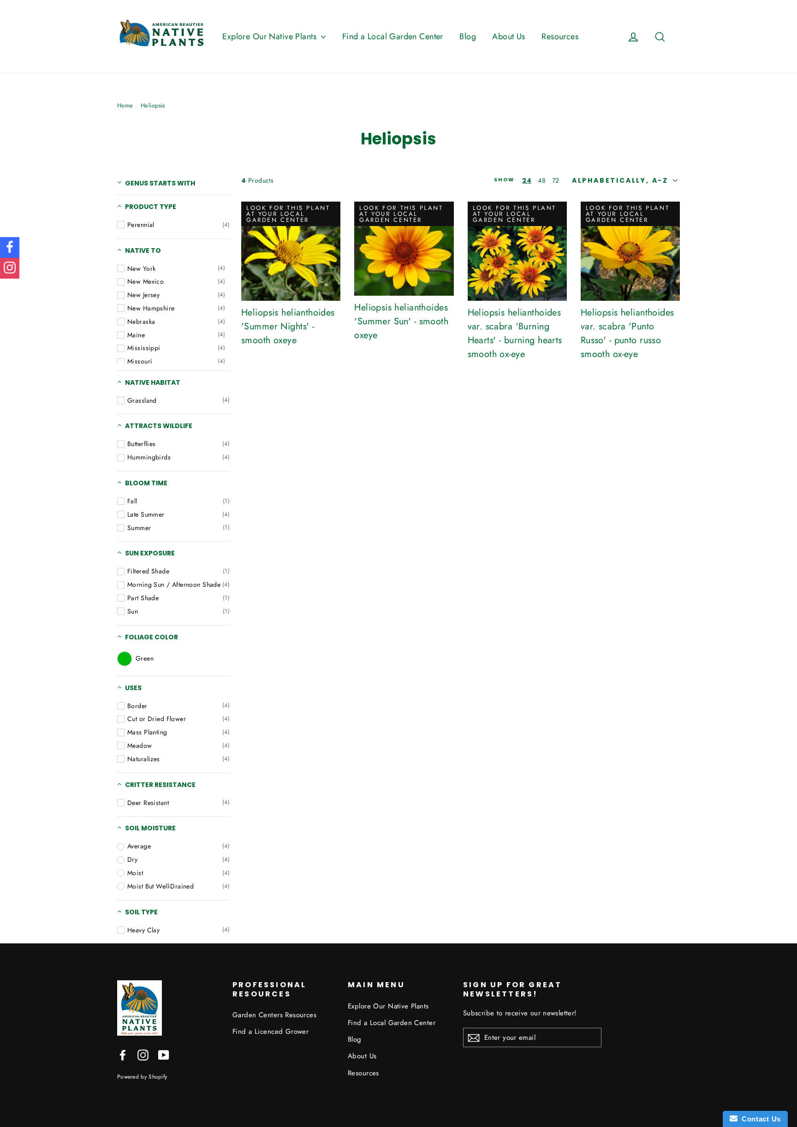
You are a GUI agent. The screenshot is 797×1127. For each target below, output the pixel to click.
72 (555, 180)
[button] (623, 180)
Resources (559, 36)
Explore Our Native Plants (270, 36)
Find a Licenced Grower (270, 1031)
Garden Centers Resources (274, 1015)
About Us (508, 36)
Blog (467, 36)
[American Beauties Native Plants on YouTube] (163, 1054)
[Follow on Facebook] (9, 247)
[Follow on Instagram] (9, 268)
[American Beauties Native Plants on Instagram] (143, 1054)
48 (542, 180)
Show (504, 180)
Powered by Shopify (142, 1076)
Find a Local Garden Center (392, 36)
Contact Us (759, 1119)
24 (526, 180)
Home (125, 105)
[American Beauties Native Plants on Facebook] (122, 1054)
